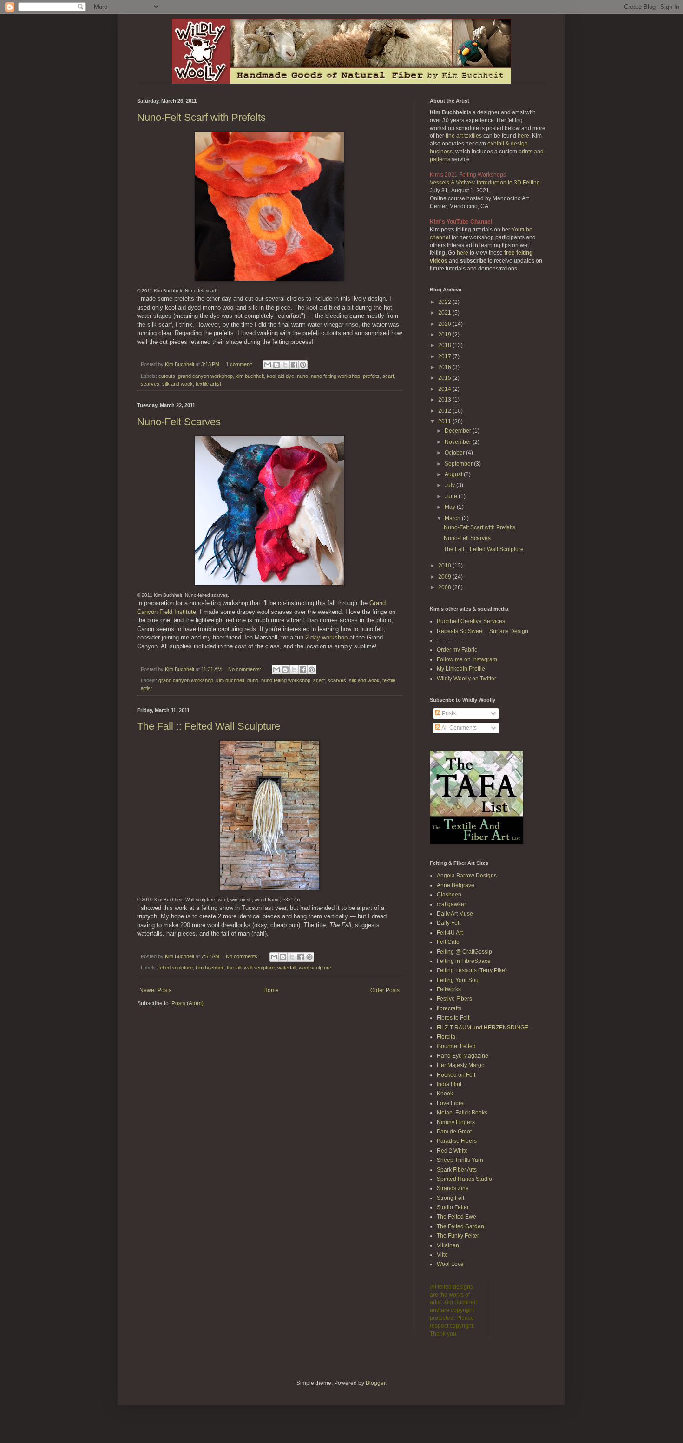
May (451, 507)
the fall (234, 967)
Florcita (446, 1037)
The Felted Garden (460, 1226)
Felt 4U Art (450, 932)
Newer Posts (155, 990)
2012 (445, 411)
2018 (445, 345)
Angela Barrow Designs (467, 875)
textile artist (208, 384)
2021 (445, 313)
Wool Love (450, 1264)
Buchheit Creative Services (471, 621)
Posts (448, 713)
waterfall (286, 967)
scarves (150, 384)
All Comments (458, 728)
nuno (302, 376)
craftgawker (451, 904)
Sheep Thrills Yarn (460, 1160)
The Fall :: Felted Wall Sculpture (208, 726)
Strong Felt (450, 1198)
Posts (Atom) (187, 1003)
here (523, 135)
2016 (445, 367)
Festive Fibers (454, 998)
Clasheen (449, 894)
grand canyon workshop (205, 376)
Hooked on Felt (456, 1075)
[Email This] (267, 364)
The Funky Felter (458, 1235)
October (455, 452)
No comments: (245, 669)
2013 (445, 399)
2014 (445, 389)
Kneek (445, 1093)
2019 (445, 334)
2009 (445, 576)
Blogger (375, 1383)
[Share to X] (285, 364)
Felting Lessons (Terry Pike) (472, 970)
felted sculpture (175, 967)
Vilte (442, 1255)
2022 (445, 302)
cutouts (166, 376)
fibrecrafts (449, 1008)
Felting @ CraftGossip (464, 952)
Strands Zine (453, 1188)
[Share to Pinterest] (303, 364)
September (459, 464)
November (459, 442)
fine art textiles (464, 135)
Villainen (448, 1245)
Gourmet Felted (456, 1046)
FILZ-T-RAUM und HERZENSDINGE (482, 1027)
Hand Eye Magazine (462, 1056)
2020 (445, 324)
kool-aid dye (280, 376)
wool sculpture (315, 967)
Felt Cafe (448, 942)
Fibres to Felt (453, 1018)
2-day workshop (326, 637)
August (454, 474)
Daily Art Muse (455, 913)
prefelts (371, 376)
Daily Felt (448, 923)
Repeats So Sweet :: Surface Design (482, 631)
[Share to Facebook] (294, 364)
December (459, 431)
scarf (388, 376)
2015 (445, 378)
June (452, 496)
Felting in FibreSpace (464, 961)
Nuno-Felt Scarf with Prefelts (201, 117)
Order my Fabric (457, 649)
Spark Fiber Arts (457, 1169)
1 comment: (240, 364)
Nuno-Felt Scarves (179, 422)
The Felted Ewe (456, 1216)
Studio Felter (453, 1207)
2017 (445, 356)
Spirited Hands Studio (464, 1179)
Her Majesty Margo (461, 1065)
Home (271, 990)
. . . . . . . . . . (450, 640)
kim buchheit (250, 376)
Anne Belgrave (455, 885)
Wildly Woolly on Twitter (466, 678)
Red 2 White (452, 1150)
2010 (445, 565)
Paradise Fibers (457, 1141)
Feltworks (449, 989)
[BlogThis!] (276, 364)
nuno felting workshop (335, 376)
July (450, 485)
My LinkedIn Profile (461, 668)
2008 (445, 587)
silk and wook (177, 384)
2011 (445, 421)
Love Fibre (450, 1103)
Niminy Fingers (456, 1122)
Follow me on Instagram (467, 659)
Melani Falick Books (462, 1112)
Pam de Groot (454, 1131)
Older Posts (385, 990)
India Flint (449, 1084)
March (453, 518)
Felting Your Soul (458, 980)
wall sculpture (259, 967)
